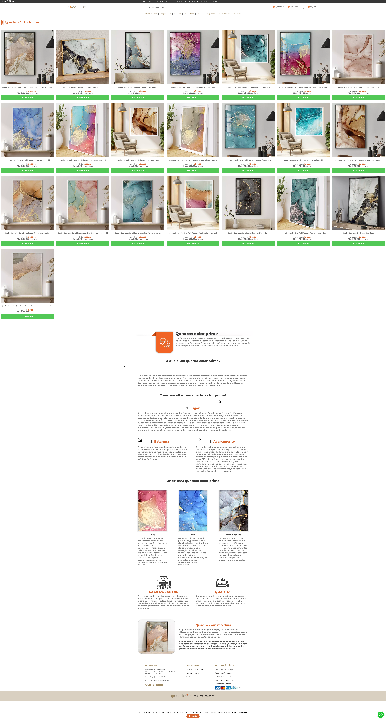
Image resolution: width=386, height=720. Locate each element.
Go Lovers (237, 14)
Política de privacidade (224, 680)
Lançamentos (165, 14)
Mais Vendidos (151, 14)
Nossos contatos (192, 673)
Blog (188, 677)
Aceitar (194, 716)
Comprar (28, 98)
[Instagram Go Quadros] (153, 685)
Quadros (177, 14)
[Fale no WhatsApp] (380, 714)
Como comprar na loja (224, 670)
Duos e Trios (189, 14)
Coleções (200, 14)
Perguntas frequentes (224, 673)
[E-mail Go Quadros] (149, 685)
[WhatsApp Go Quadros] (146, 685)
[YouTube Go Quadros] (161, 685)
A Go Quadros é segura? (195, 670)
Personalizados (224, 14)
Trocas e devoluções (223, 677)
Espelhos (211, 14)
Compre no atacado (223, 684)
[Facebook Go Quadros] (157, 685)
